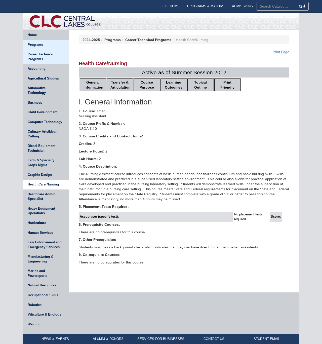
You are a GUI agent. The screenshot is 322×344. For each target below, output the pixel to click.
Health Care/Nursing (43, 184)
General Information (93, 84)
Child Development (42, 112)
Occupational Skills (43, 295)
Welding (34, 324)
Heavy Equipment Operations (41, 211)
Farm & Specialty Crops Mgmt (41, 162)
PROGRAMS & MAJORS (205, 6)
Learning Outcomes (173, 84)
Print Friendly (227, 84)
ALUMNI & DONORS (108, 339)
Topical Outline (200, 84)
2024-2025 (91, 40)
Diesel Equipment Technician (41, 148)
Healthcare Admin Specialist (41, 196)
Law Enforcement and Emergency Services (45, 244)
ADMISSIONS (242, 6)
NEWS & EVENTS (55, 339)
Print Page (281, 52)
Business (35, 102)
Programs (35, 45)
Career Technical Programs (41, 56)
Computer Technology (45, 122)
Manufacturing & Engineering (40, 259)
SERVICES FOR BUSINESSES (160, 339)
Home (32, 35)
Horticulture (37, 223)
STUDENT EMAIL (267, 339)
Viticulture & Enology (44, 314)
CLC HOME (171, 6)
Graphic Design (40, 175)
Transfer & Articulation (120, 84)
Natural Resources (42, 285)
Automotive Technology (37, 90)
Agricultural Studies (43, 78)
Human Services (40, 233)
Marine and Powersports (37, 273)
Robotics (35, 305)
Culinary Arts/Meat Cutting (42, 134)
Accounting (37, 68)
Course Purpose (147, 84)
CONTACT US (214, 339)
